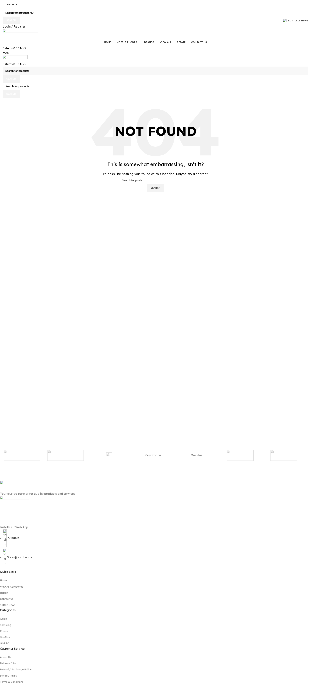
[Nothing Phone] (240, 455)
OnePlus (196, 455)
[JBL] (284, 455)
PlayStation (153, 455)
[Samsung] (109, 455)
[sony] (65, 455)
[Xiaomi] (22, 455)
